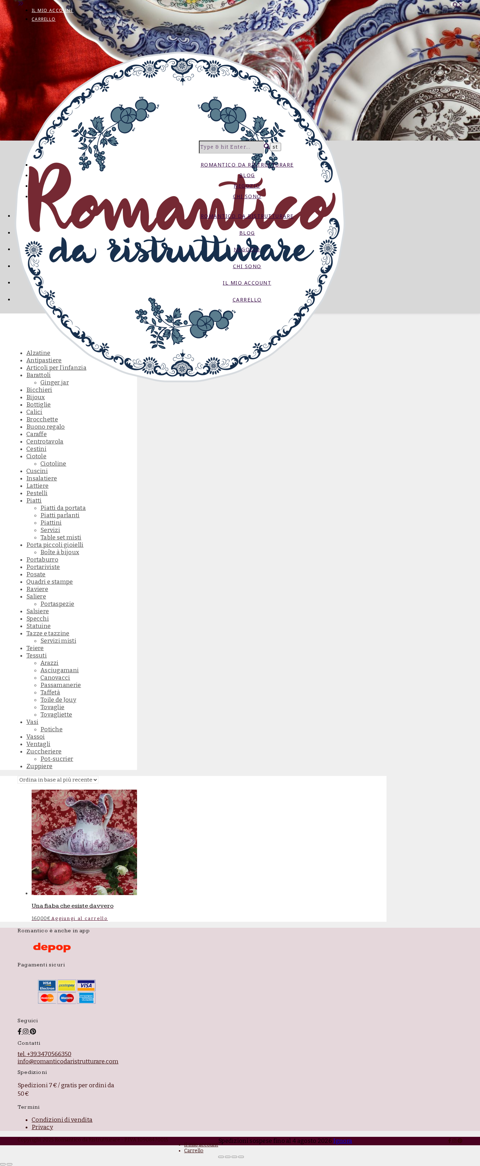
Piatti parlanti (60, 515)
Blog (247, 175)
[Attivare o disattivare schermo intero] (228, 1157)
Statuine (38, 626)
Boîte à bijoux (59, 552)
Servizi (50, 530)
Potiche (51, 729)
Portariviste (43, 567)
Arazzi (49, 663)
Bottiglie (38, 404)
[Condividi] (234, 1157)
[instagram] (455, 1141)
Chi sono (247, 196)
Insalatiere (41, 478)
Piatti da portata (63, 508)
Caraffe (36, 434)
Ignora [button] (342, 1141)
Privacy (42, 1127)
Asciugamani (59, 670)
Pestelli (36, 493)
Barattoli (38, 375)
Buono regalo (45, 426)
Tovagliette (56, 714)
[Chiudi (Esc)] (241, 1157)
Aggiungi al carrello (79, 918)
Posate (36, 574)
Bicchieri (39, 390)
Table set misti (61, 537)
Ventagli (38, 744)
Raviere (37, 589)
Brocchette (42, 419)
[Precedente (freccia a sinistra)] (3, 1164)
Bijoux (35, 397)
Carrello (44, 19)
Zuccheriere (43, 751)
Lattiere (37, 486)
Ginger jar (54, 382)
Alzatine (38, 353)
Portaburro (42, 559)
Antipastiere (44, 360)
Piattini (50, 522)
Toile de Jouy (58, 700)
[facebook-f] (452, 4)
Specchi (37, 618)
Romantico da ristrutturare (247, 164)
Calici (34, 412)
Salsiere (37, 611)
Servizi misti (58, 640)
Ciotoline (53, 463)
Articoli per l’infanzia (56, 367)
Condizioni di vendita (62, 1119)
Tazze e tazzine (48, 633)
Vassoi (35, 736)
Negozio (247, 185)
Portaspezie (57, 604)
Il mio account (52, 10)
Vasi (32, 722)
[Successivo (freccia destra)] (9, 1164)
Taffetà (50, 692)
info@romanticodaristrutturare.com (68, 1061)
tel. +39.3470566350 (44, 1054)
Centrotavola (45, 441)
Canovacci (55, 677)
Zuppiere (39, 766)
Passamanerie (60, 685)
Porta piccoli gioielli (55, 545)
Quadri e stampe (49, 581)
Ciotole (36, 456)
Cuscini (37, 471)
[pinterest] (460, 1141)
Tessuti (36, 655)
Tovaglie (52, 707)
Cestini (36, 449)
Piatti (34, 500)
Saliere (36, 596)
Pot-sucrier (56, 759)
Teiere (35, 648)
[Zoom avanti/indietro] (221, 1157)
